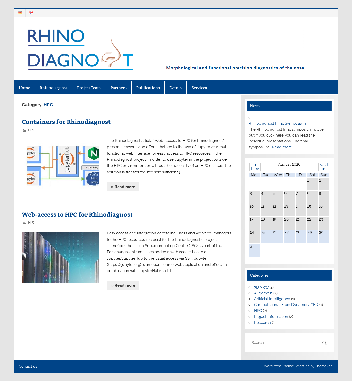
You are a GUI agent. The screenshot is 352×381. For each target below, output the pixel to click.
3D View (261, 287)
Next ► (323, 167)
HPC (32, 130)
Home (24, 87)
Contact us (28, 366)
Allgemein (263, 293)
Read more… (283, 147)
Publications (148, 87)
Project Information (271, 316)
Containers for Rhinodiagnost (66, 121)
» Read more (123, 186)
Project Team (89, 87)
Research (262, 322)
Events (175, 87)
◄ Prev (255, 167)
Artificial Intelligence (272, 299)
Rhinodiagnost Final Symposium (277, 123)
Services (199, 87)
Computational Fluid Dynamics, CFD (286, 304)
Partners (119, 87)
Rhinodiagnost (53, 87)
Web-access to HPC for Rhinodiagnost (77, 214)
